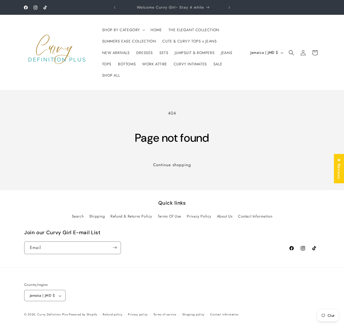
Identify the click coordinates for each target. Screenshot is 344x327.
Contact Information (255, 216)
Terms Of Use (169, 216)
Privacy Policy (199, 216)
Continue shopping (172, 165)
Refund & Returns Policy (131, 216)
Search (78, 216)
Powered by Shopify (83, 314)
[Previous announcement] (115, 7)
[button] (123, 29)
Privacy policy (138, 314)
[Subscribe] (115, 247)
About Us (225, 216)
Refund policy (112, 314)
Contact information (224, 314)
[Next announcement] (229, 7)
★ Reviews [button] (339, 168)
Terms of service (165, 314)
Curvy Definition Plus (53, 314)
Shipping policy (193, 314)
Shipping (97, 216)
